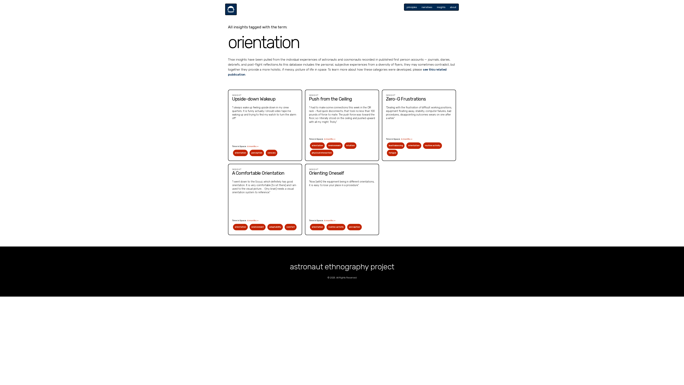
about (453, 7)
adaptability (275, 227)
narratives (427, 7)
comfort (290, 227)
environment (334, 145)
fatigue (392, 153)
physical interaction (322, 153)
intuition (350, 145)
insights (441, 7)
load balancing (396, 145)
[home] (231, 9)
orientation (240, 153)
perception (256, 153)
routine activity (432, 145)
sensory (272, 153)
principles (412, 7)
